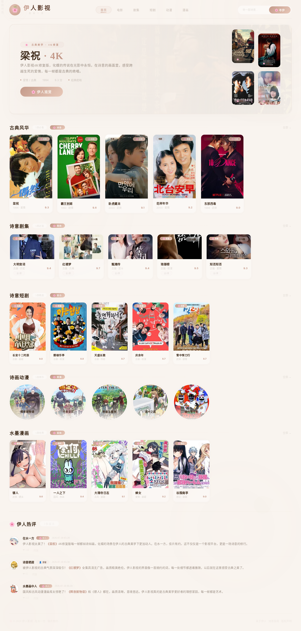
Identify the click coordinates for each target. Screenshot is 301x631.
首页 (104, 10)
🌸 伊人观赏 (41, 92)
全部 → (287, 127)
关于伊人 (261, 621)
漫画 (185, 10)
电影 (120, 10)
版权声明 (286, 621)
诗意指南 (273, 621)
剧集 (136, 10)
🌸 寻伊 (280, 10)
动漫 (169, 10)
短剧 (153, 10)
